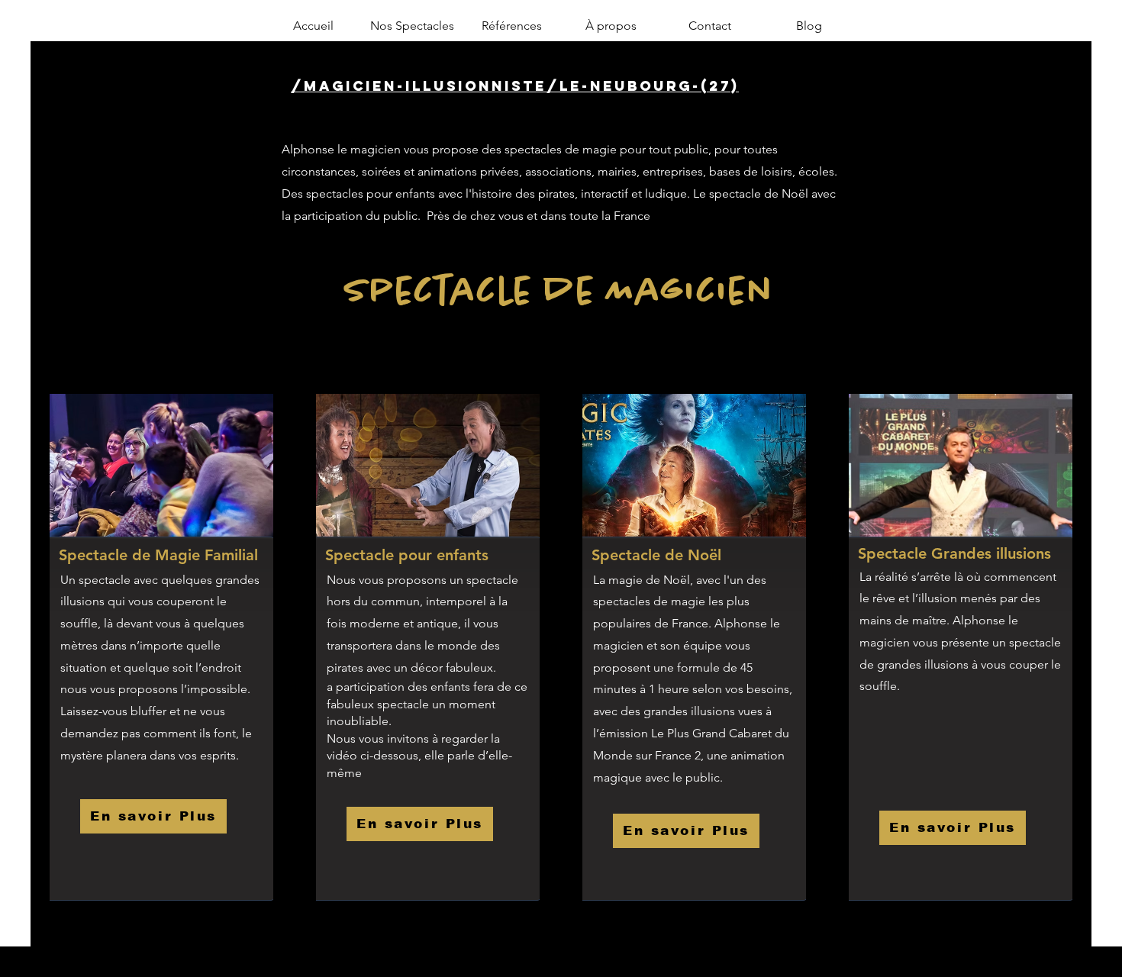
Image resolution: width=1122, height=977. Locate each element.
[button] (412, 26)
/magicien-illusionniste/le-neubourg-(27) (515, 86)
